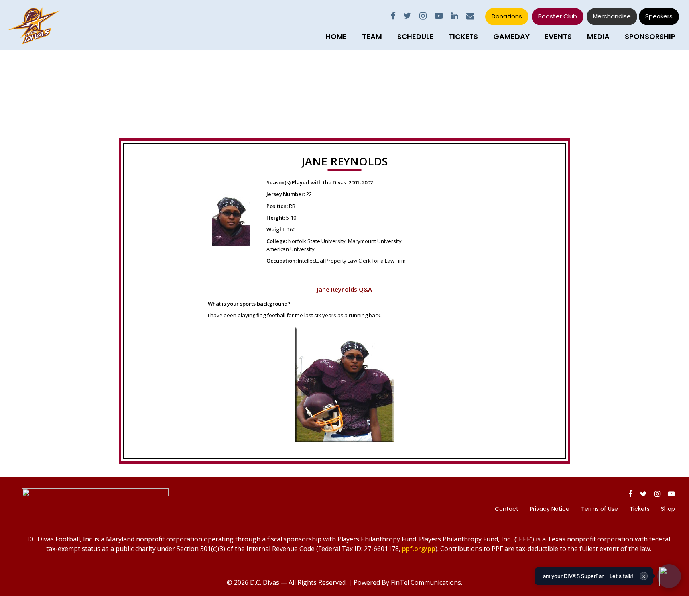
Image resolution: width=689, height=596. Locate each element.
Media (598, 36)
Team (372, 36)
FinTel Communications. (426, 582)
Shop (668, 509)
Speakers (659, 16)
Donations (507, 16)
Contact (506, 509)
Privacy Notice (549, 509)
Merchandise (612, 16)
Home (336, 36)
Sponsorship (650, 36)
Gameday (511, 36)
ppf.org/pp (418, 548)
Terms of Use (599, 509)
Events (558, 36)
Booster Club (557, 16)
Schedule (415, 36)
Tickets (463, 36)
